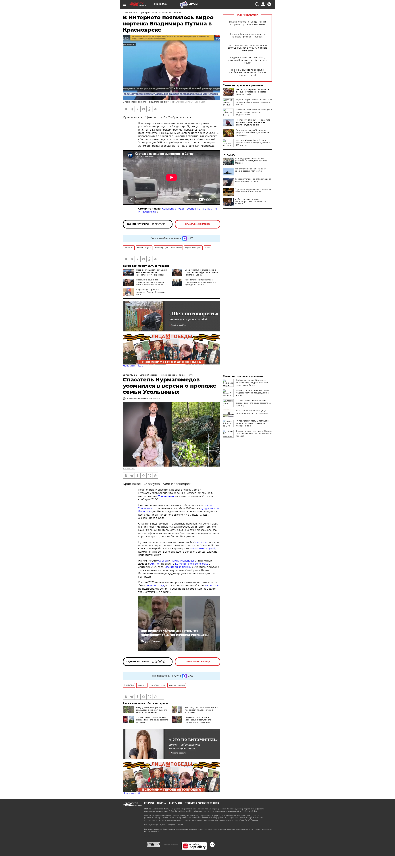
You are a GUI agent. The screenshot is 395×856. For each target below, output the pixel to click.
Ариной (155, 563)
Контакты (149, 803)
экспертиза (211, 585)
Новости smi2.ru (133, 365)
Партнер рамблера (171, 844)
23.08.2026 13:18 (130, 375)
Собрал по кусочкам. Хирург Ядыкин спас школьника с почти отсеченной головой (254, 433)
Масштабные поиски (177, 567)
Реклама (161, 803)
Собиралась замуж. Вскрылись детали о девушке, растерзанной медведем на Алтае (252, 382)
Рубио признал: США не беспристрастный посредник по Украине (250, 201)
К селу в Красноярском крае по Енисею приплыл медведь (247, 35)
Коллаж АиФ (129, 468)
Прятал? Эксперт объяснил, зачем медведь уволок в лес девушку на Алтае (252, 392)
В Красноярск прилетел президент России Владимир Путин (150, 292)
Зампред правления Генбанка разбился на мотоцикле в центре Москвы (251, 161)
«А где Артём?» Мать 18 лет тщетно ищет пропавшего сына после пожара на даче (253, 423)
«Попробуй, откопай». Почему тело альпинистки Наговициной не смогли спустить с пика (253, 122)
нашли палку (155, 585)
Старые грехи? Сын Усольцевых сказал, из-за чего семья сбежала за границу (152, 719)
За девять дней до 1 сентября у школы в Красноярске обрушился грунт (247, 60)
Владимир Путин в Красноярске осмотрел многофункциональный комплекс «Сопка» (201, 272)
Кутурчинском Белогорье (191, 563)
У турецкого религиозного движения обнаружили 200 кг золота (253, 190)
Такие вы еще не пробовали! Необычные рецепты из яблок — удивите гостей (247, 72)
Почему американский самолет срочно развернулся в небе (250, 170)
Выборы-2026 (175, 803)
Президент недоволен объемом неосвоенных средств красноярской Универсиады (151, 272)
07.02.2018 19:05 (130, 12)
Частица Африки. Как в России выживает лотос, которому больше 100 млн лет (253, 142)
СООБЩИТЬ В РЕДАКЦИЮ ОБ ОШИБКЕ (202, 803)
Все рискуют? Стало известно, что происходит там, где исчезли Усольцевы (175, 633)
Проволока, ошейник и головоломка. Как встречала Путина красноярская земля (150, 282)
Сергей (163, 560)
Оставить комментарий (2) (197, 224)
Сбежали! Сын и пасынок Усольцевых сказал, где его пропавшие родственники (254, 112)
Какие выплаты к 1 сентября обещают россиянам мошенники (253, 180)
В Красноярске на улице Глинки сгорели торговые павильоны (247, 23)
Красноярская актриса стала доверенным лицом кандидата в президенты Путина (200, 282)
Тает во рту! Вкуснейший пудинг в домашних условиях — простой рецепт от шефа (252, 91)
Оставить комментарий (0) (197, 662)
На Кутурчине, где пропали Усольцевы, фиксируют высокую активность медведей (151, 710)
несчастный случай (202, 548)
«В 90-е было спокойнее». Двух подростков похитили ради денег (252, 411)
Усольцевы (201, 542)
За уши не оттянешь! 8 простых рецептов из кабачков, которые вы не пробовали (254, 132)
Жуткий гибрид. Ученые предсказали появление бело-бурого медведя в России (254, 102)
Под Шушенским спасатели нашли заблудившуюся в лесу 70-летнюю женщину (247, 48)
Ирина (175, 560)
